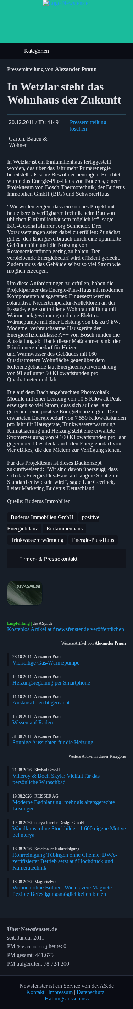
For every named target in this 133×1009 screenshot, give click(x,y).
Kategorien (37, 51)
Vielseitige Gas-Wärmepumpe (45, 663)
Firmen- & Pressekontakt (47, 559)
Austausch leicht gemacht (41, 702)
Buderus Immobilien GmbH (42, 517)
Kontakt (35, 992)
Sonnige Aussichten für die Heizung (52, 742)
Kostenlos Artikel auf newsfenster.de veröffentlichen (65, 629)
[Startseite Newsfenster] (66, 3)
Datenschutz (90, 992)
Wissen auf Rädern (33, 722)
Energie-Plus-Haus (93, 540)
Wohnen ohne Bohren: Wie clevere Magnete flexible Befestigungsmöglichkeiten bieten (62, 890)
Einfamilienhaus (64, 528)
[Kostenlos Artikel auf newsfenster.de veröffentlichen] (66, 593)
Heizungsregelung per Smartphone (51, 683)
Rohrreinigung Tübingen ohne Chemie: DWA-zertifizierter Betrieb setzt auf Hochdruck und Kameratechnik (64, 861)
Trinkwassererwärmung (37, 540)
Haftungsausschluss (67, 998)
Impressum (60, 992)
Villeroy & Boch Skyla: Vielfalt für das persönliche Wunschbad (56, 779)
